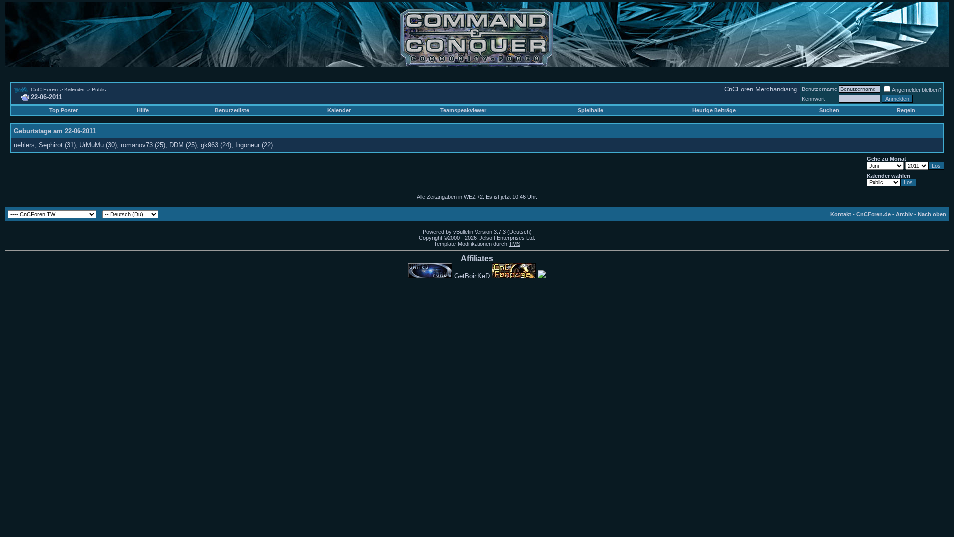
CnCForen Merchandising (760, 89)
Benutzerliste (232, 110)
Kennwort (813, 99)
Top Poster (63, 110)
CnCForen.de (873, 214)
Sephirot (51, 145)
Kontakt (840, 214)
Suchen (829, 110)
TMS (514, 244)
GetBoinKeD (472, 276)
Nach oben (932, 214)
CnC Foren (44, 89)
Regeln (906, 110)
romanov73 (137, 145)
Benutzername (819, 89)
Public (99, 89)
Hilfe (143, 110)
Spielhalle (590, 110)
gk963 (209, 145)
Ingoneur (247, 145)
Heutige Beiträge (714, 110)
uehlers (24, 145)
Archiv (904, 214)
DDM (176, 145)
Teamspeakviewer (463, 110)
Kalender (74, 89)
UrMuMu (92, 145)
